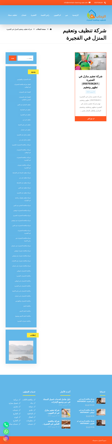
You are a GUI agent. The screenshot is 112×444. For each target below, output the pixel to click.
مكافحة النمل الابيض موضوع (23, 316)
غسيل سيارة (13, 403)
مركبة (15, 399)
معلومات (29, 420)
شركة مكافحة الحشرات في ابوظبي (21, 220)
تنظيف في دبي (27, 120)
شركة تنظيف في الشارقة (24, 183)
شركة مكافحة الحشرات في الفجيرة (24, 232)
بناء (31, 403)
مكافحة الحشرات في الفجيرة (23, 286)
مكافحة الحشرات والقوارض (23, 301)
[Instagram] (6, 438)
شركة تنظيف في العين (24, 188)
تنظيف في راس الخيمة (24, 125)
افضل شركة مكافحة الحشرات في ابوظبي (22, 85)
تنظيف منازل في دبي (25, 140)
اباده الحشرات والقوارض (24, 79)
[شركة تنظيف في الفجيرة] (96, 15)
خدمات (15, 410)
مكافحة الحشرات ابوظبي (24, 271)
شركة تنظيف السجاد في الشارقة (22, 173)
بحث (12, 58)
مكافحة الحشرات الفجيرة (24, 276)
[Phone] (6, 425)
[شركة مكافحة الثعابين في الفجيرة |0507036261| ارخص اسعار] (66, 424)
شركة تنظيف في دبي (25, 178)
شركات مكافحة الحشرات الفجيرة (21, 145)
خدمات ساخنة (13, 424)
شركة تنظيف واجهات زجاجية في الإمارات (23, 199)
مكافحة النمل (27, 306)
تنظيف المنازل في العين (24, 105)
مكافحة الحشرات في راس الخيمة (21, 291)
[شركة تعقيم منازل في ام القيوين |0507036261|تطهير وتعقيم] (66, 413)
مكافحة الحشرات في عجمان (23, 296)
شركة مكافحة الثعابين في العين (22, 205)
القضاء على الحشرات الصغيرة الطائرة (25, 98)
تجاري (15, 406)
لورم (16, 417)
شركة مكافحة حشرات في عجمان (21, 266)
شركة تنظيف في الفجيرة (24, 193)
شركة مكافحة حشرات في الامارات (21, 261)
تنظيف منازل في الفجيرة (24, 135)
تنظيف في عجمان (26, 130)
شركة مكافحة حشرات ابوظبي (22, 251)
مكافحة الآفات (27, 399)
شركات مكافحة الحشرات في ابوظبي (24, 151)
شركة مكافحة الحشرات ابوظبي (22, 210)
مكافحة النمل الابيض (25, 311)
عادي (31, 410)
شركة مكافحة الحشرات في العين (21, 225)
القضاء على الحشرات (25, 92)
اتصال (31, 417)
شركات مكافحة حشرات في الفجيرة (24, 166)
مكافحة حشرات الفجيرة (24, 321)
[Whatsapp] (6, 432)
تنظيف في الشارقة (25, 110)
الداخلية (30, 413)
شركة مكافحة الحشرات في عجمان (21, 246)
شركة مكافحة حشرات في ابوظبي (21, 256)
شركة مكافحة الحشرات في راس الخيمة (23, 239)
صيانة (31, 406)
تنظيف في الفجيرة (25, 115)
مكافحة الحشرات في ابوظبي (23, 281)
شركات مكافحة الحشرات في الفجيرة (24, 159)
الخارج (15, 413)
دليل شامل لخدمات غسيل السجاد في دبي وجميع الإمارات (56, 400)
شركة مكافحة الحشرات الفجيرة (22, 215)
